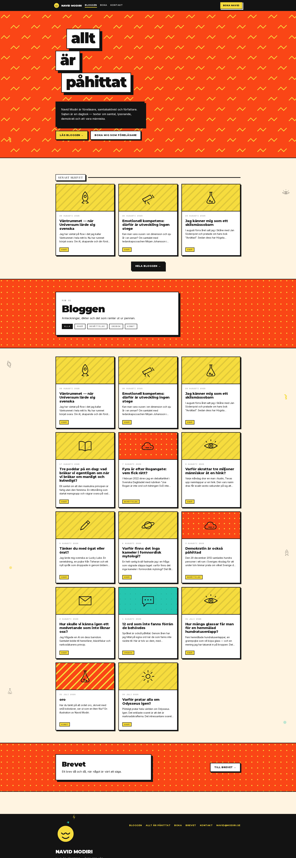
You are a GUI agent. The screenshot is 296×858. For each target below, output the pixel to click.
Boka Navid (231, 5)
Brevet (191, 825)
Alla (67, 326)
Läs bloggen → (72, 135)
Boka (103, 5)
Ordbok (116, 326)
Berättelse (97, 326)
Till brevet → (225, 767)
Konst (131, 326)
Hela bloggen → (148, 266)
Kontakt (116, 5)
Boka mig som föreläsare (116, 135)
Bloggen (91, 5)
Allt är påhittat (158, 825)
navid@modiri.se (228, 825)
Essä (80, 326)
